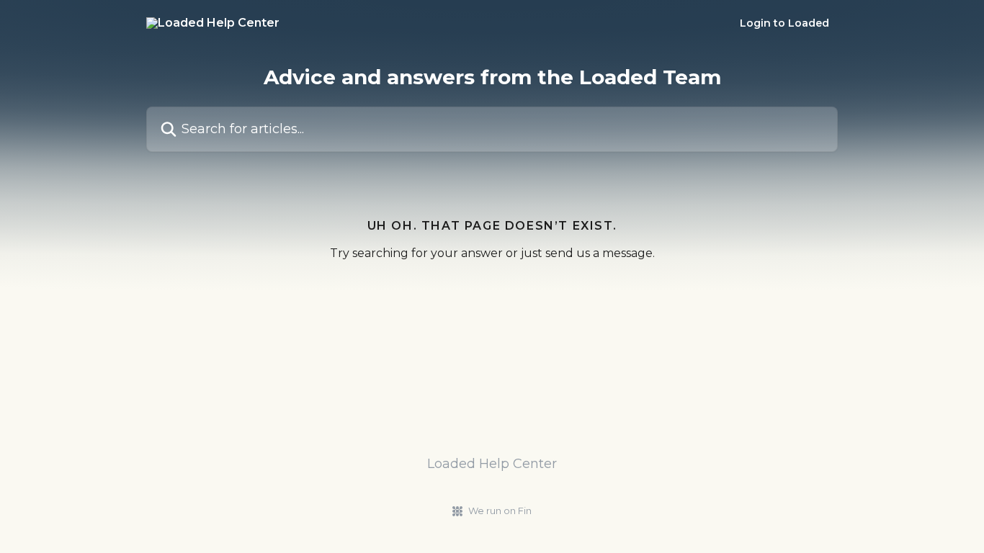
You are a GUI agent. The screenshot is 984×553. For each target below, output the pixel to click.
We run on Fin (500, 510)
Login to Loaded (784, 23)
